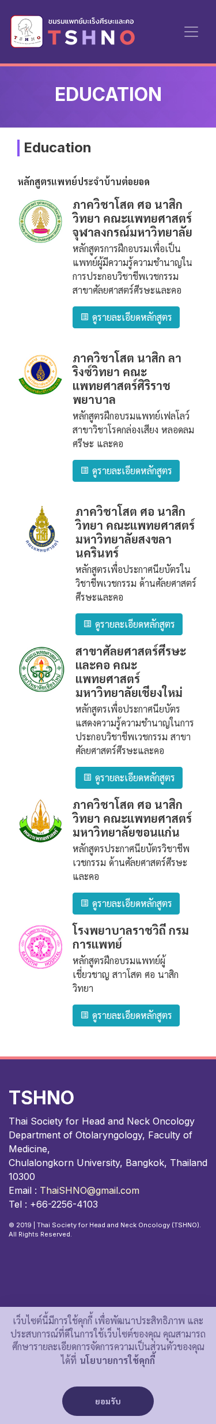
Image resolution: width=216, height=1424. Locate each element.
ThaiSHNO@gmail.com (89, 1190)
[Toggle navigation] (191, 32)
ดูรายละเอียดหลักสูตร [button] (130, 317)
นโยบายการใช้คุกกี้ (117, 1360)
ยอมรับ (108, 1402)
